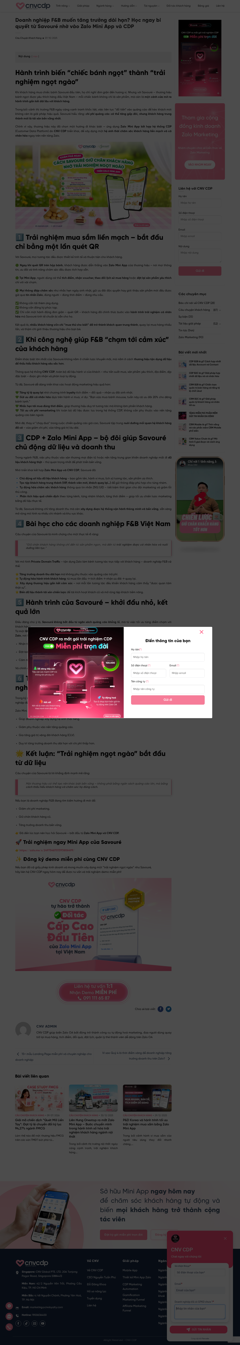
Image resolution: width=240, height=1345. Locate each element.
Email (174, 665)
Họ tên (136, 649)
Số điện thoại (140, 665)
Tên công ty (139, 681)
